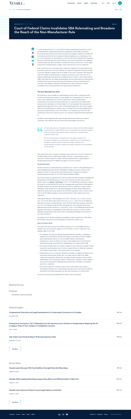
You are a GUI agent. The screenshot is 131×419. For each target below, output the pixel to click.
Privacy (106, 414)
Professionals (71, 3)
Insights (86, 3)
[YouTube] (67, 414)
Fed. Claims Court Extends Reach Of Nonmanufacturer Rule (32, 337)
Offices (108, 3)
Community (93, 3)
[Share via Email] (33, 61)
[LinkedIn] (59, 414)
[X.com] (63, 414)
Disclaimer (99, 414)
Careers (114, 3)
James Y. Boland (28, 24)
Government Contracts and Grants (22, 294)
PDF (121, 9)
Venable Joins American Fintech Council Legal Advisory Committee (35, 390)
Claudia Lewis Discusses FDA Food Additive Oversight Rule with (38, 368)
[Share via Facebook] (33, 57)
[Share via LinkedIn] (33, 49)
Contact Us (92, 414)
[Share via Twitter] (33, 53)
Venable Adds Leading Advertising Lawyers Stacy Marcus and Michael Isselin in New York (44, 379)
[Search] (120, 3)
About (103, 3)
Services (79, 3)
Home (10, 9)
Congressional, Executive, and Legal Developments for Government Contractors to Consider (45, 312)
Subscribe (12, 414)
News (28, 414)
